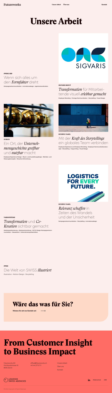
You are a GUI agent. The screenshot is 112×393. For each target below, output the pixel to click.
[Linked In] (89, 380)
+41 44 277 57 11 (36, 365)
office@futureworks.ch (39, 363)
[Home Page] (12, 4)
